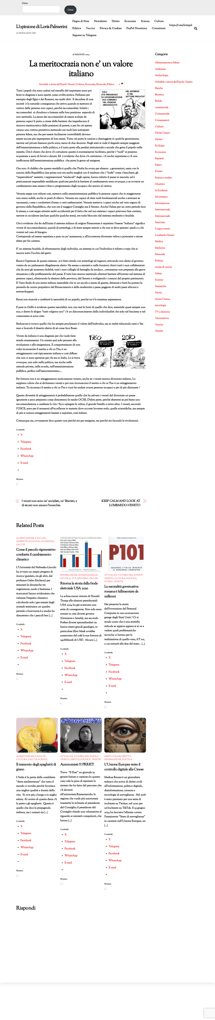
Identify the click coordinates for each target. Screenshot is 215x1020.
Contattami (158, 28)
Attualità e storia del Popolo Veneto (57, 84)
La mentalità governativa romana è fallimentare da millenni (121, 591)
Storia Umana (162, 299)
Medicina (160, 248)
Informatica (161, 197)
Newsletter (100, 21)
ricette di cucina (163, 267)
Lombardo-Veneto (164, 235)
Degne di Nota (80, 21)
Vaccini (90, 28)
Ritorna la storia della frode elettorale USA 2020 (79, 586)
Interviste (160, 222)
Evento (159, 171)
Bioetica (159, 95)
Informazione (68, 575)
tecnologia (160, 305)
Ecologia (35, 541)
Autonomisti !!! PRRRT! (77, 764)
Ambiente (22, 541)
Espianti (159, 158)
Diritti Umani (112, 756)
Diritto (116, 21)
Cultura (159, 21)
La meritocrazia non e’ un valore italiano (81, 69)
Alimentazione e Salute (31, 538)
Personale (101, 84)
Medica (159, 241)
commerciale (161, 107)
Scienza (145, 21)
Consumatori (162, 120)
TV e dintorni (80, 578)
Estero (158, 165)
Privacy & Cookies (111, 28)
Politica (76, 28)
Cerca (25, 3)
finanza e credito (163, 178)
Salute (20, 544)
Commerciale (162, 114)
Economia (130, 21)
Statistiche (160, 286)
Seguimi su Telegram (84, 35)
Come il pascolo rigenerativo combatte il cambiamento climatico (36, 554)
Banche (159, 88)
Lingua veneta (162, 229)
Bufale (158, 101)
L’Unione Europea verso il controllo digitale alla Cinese (124, 767)
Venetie (118, 581)
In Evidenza (161, 190)
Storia (108, 581)
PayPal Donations (137, 28)
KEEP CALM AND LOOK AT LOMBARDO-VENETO (121, 503)
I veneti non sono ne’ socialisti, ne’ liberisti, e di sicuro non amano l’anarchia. (49, 503)
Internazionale (88, 575)
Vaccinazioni (162, 318)
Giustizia (160, 184)
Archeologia (161, 75)
